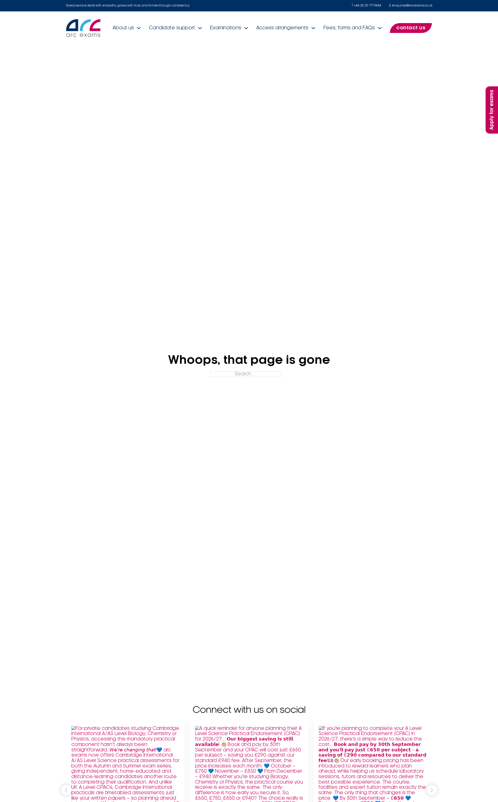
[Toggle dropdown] (138, 28)
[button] (432, 790)
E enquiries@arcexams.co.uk (410, 5)
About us (123, 28)
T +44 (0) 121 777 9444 (366, 5)
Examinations (225, 28)
